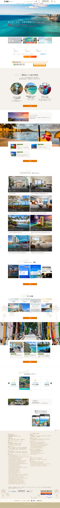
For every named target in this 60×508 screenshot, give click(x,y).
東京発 (9, 439)
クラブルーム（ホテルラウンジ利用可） (13, 449)
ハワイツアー (18, 3)
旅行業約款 (28, 500)
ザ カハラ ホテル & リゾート (12, 468)
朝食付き (10, 447)
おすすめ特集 (41, 3)
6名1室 (26, 448)
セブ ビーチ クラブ (44, 465)
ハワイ (9, 433)
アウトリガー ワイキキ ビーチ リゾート (13, 455)
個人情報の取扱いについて (18, 500)
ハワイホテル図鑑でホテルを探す (34, 433)
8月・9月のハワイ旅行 (17, 452)
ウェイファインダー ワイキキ (12, 461)
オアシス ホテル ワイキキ (12, 463)
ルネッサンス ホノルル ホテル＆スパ (13, 482)
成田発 (14, 439)
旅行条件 (24, 500)
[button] (22, 40)
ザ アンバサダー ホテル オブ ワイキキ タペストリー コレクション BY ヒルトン (18, 467)
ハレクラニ (32, 442)
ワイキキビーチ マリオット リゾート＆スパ (21, 483)
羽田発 (12, 439)
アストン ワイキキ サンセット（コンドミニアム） (15, 458)
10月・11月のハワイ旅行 (24, 452)
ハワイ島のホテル (38, 435)
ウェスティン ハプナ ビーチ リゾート (21, 461)
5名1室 (23, 448)
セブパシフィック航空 (43, 459)
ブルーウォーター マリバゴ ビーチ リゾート (36, 465)
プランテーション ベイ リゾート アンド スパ (41, 464)
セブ (30, 456)
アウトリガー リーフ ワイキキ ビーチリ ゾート (23, 454)
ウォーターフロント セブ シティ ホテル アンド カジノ (37, 462)
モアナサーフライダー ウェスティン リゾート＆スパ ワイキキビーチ (17, 481)
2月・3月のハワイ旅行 (18, 451)
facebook (49, 491)
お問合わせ (30, 491)
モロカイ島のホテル (33, 436)
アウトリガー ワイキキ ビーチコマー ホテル (14, 456)
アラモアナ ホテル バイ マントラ (12, 460)
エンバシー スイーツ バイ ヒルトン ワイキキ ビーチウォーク (16, 462)
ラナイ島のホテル (38, 436)
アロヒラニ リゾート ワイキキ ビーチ (21, 460)
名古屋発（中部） (23, 439)
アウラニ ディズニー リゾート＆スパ (24, 456)
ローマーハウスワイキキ (11, 483)
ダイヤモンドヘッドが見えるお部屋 (22, 447)
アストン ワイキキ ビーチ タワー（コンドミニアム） (15, 459)
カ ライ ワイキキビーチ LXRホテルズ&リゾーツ (21, 463)
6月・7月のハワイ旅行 (11, 452)
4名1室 (20, 448)
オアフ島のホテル (33, 435)
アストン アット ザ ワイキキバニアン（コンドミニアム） (15, 457)
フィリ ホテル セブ (33, 464)
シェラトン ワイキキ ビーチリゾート (38, 450)
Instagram (44, 491)
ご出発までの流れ (35, 3)
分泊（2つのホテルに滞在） (22, 449)
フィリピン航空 (38, 459)
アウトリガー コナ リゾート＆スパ (13, 454)
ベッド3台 (17, 448)
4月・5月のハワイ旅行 (24, 451)
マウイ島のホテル (43, 435)
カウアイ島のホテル (48, 435)
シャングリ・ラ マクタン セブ (46, 463)
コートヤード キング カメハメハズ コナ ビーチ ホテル (15, 466)
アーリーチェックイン (14, 447)
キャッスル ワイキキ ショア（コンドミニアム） (14, 464)
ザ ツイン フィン (18, 468)
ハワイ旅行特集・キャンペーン (12, 435)
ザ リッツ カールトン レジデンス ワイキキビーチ (14, 470)
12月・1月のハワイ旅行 (11, 451)
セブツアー (22, 3)
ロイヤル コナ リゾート (21, 482)
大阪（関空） (18, 439)
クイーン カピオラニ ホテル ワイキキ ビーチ (14, 465)
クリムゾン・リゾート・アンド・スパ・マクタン (36, 463)
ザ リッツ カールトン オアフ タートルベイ (14, 469)
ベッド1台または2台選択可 (12, 448)
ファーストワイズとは (29, 3)
